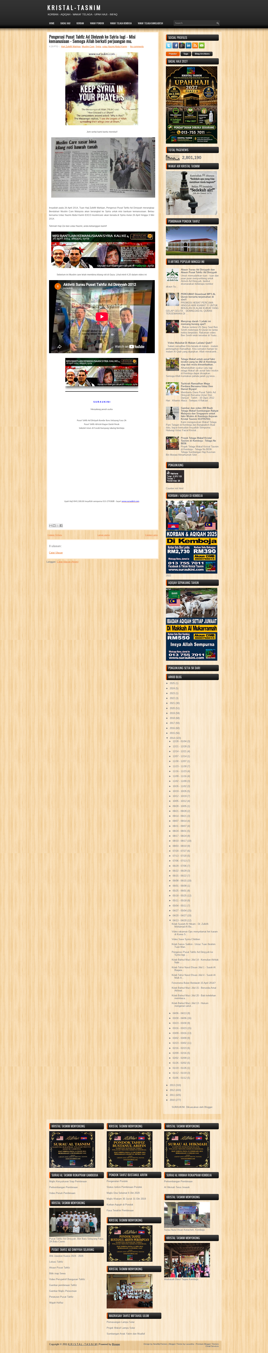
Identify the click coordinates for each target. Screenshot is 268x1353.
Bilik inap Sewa (57, 1273)
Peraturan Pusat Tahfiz (61, 1296)
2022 (173, 698)
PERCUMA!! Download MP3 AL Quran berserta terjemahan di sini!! (198, 297)
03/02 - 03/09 (180, 1038)
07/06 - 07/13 (180, 860)
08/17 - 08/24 (180, 836)
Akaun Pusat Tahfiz (59, 1267)
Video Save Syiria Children (186, 939)
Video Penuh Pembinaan (62, 1193)
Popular (173, 54)
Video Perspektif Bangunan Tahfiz (67, 1279)
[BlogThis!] (54, 525)
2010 (173, 1100)
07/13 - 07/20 (180, 855)
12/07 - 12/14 (180, 756)
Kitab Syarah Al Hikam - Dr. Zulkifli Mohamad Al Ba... (190, 925)
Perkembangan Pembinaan (63, 1187)
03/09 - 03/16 (180, 1033)
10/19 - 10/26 (180, 791)
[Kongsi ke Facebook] (61, 525)
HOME (51, 23)
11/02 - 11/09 (180, 781)
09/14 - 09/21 (180, 816)
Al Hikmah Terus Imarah (177, 1187)
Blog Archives (202, 54)
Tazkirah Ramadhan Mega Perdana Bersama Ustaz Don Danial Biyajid (197, 386)
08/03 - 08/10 (180, 846)
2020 (173, 708)
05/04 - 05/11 (180, 905)
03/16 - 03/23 (180, 1028)
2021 (173, 703)
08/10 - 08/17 (180, 840)
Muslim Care (88, 46)
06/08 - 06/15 (180, 880)
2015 (173, 733)
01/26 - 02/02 (180, 1063)
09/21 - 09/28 (180, 811)
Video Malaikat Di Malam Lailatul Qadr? (190, 342)
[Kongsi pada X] (57, 525)
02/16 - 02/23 (180, 1048)
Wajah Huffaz (56, 1302)
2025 (173, 683)
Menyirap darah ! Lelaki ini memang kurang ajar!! (196, 322)
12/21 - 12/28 (180, 746)
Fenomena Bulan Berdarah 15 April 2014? (193, 983)
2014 (173, 738)
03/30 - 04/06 (180, 1018)
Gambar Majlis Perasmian (63, 1291)
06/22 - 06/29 (180, 870)
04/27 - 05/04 (180, 910)
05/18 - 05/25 (180, 895)
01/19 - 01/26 (180, 1068)
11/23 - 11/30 (180, 766)
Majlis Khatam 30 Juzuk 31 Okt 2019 (126, 1198)
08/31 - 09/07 (180, 826)
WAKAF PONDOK (97, 23)
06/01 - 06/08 (180, 885)
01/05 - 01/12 (180, 1078)
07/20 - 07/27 (180, 851)
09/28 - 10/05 (180, 806)
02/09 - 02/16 (180, 1053)
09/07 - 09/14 (180, 821)
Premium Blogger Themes (207, 1344)
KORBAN (80, 23)
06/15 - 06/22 (180, 875)
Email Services (212, 1346)
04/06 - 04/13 (180, 1013)
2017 (173, 723)
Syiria (98, 46)
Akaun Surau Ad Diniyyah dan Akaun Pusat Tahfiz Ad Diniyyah (199, 271)
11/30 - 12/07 (180, 761)
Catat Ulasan (56, 552)
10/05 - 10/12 (180, 801)
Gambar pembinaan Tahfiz (63, 1285)
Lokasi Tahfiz (56, 1261)
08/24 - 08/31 (180, 831)
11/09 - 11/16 (180, 776)
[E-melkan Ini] (51, 525)
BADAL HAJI (65, 23)
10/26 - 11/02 (180, 786)
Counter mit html (174, 488)
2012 (173, 1090)
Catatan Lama (151, 535)
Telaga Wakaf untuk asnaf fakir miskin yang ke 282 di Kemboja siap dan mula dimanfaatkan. (198, 362)
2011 (173, 1095)
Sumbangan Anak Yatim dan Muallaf (126, 1333)
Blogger (208, 1107)
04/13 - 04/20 (180, 920)
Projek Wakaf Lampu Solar (121, 1328)
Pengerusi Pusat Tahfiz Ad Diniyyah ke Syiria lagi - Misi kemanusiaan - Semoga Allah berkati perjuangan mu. (92, 38)
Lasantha (190, 1344)
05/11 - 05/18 (180, 900)
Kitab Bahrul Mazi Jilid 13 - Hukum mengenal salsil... (190, 1004)
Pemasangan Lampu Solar (121, 1322)
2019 (173, 713)
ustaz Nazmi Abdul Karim (114, 46)
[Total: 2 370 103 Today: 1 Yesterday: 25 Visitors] (175, 485)
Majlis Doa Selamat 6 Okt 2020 (123, 1193)
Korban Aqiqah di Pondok (120, 1204)
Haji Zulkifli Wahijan (71, 46)
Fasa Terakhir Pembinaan (120, 1210)
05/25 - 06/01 (180, 890)
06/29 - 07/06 (180, 866)
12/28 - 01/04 (180, 741)
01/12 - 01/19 (180, 1073)
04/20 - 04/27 (180, 915)
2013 (173, 1085)
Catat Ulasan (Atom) (67, 561)
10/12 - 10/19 (180, 796)
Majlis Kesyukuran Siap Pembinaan (68, 1181)
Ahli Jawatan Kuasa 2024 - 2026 (66, 1256)
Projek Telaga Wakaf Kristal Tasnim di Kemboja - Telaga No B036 (198, 441)
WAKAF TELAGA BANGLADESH (150, 23)
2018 (173, 718)
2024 (173, 688)
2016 (173, 728)
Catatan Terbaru (55, 535)
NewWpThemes (160, 1344)
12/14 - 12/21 (180, 751)
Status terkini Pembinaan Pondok (124, 1187)
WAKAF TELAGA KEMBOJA (121, 23)
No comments (137, 46)
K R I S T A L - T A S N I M (73, 7)
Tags (185, 54)
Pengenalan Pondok (117, 1181)
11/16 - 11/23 (180, 771)
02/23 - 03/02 (180, 1043)
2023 (173, 693)
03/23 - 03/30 (180, 1023)
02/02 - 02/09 (180, 1058)
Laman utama (104, 535)
